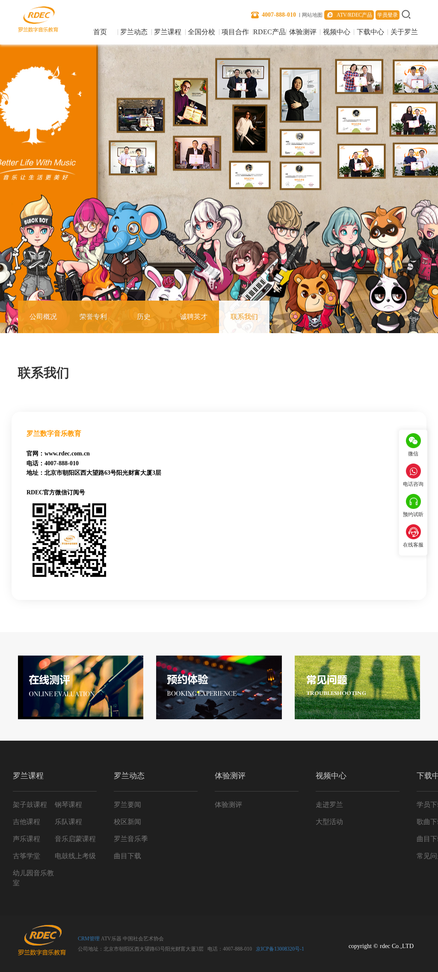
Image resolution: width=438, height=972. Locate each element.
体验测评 (303, 32)
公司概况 (43, 316)
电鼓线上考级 (75, 856)
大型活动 (329, 821)
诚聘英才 (193, 316)
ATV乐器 (111, 939)
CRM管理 (89, 939)
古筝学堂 (26, 856)
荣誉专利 (93, 316)
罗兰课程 (167, 32)
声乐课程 (26, 838)
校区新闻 (127, 821)
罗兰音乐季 (131, 838)
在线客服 (413, 545)
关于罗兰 (404, 32)
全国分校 (201, 32)
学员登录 (387, 15)
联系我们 (244, 316)
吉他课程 (26, 821)
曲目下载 (127, 856)
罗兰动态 (134, 32)
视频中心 (336, 32)
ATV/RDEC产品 (354, 15)
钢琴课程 (68, 804)
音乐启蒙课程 (75, 838)
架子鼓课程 (30, 804)
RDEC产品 (269, 32)
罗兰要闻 (127, 804)
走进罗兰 (329, 804)
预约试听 (413, 514)
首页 (100, 32)
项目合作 (235, 32)
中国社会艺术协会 (143, 939)
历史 (144, 316)
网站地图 (312, 15)
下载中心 (370, 32)
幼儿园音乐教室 (33, 877)
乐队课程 (68, 821)
